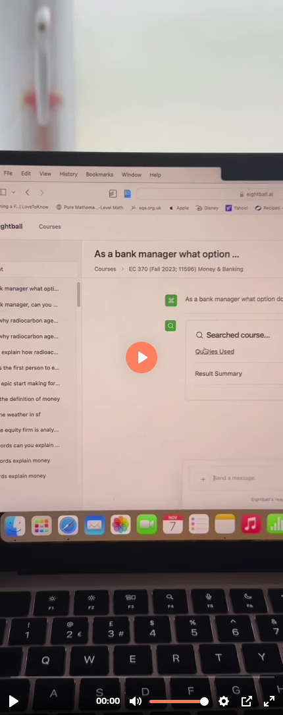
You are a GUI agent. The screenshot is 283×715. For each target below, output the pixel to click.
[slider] (143, 676)
